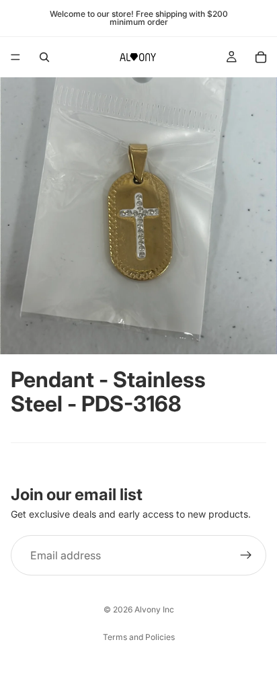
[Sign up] (246, 555)
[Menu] (15, 57)
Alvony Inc (154, 609)
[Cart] (261, 57)
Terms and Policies (139, 637)
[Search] (44, 57)
